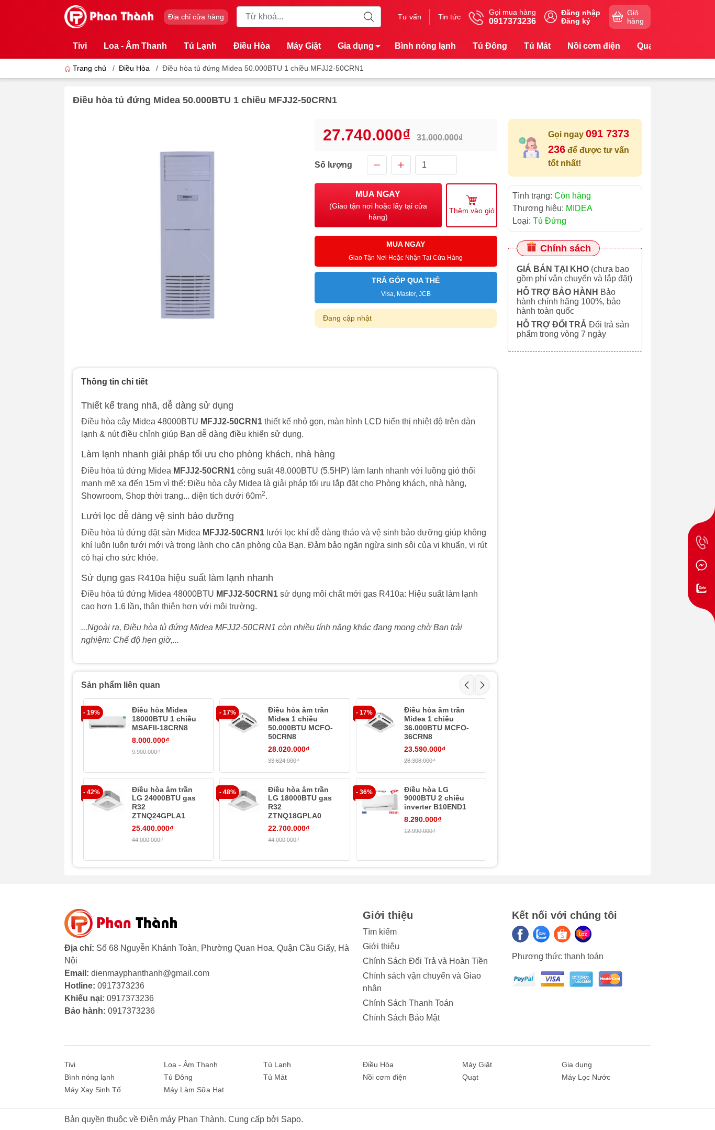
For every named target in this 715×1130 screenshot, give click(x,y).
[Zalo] (541, 934)
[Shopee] (562, 934)
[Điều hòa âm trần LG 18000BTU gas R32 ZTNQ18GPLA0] (243, 802)
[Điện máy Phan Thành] (108, 16)
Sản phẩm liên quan (120, 685)
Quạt (646, 45)
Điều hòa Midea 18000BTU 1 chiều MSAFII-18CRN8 (164, 719)
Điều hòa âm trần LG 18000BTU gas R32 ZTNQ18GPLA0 (300, 802)
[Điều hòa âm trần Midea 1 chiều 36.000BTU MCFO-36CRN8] (380, 722)
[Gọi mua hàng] (701, 542)
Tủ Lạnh (200, 45)
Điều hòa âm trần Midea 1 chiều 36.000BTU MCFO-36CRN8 (436, 723)
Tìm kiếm (380, 931)
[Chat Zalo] (701, 588)
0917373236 (120, 985)
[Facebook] (520, 934)
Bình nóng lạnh (425, 45)
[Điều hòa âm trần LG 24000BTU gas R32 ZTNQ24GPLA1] (107, 802)
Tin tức (449, 17)
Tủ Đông (490, 45)
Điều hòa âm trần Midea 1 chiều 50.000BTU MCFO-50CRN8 (300, 723)
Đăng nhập (580, 12)
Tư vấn (409, 17)
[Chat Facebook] (701, 565)
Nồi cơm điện (593, 45)
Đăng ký (575, 21)
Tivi (80, 45)
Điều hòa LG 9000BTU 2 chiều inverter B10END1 (435, 798)
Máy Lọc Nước (586, 1077)
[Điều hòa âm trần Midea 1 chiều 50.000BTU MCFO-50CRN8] (243, 722)
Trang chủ (89, 68)
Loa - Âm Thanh (135, 45)
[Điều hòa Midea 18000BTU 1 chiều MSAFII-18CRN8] (107, 722)
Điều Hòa (251, 45)
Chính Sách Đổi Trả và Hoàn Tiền (425, 961)
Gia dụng (356, 45)
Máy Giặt (304, 45)
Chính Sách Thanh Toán (408, 1003)
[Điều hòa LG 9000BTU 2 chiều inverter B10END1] (380, 802)
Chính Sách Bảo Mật (401, 1017)
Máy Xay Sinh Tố (92, 1089)
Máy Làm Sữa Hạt (194, 1089)
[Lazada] (583, 934)
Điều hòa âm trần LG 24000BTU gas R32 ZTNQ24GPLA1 (164, 802)
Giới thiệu (381, 946)
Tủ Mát (537, 45)
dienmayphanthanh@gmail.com (150, 973)
